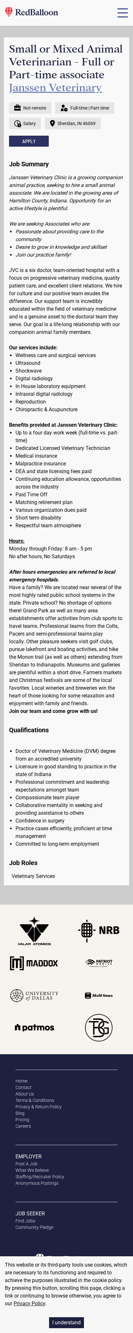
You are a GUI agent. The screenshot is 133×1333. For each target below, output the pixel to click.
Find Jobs (25, 1220)
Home (21, 1081)
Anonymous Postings (36, 1183)
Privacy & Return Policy (38, 1106)
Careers (23, 1126)
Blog (20, 1113)
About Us (24, 1093)
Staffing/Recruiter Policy (39, 1176)
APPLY (29, 141)
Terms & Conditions (34, 1100)
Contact (23, 1087)
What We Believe (32, 1170)
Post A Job (26, 1163)
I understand (66, 1322)
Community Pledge (34, 1227)
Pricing (22, 1119)
